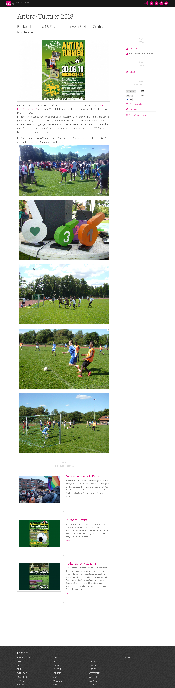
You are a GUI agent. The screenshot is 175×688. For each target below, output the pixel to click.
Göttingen (22, 685)
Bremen (20, 669)
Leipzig (91, 657)
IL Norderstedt (134, 48)
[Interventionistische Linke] (8, 4)
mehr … (69, 500)
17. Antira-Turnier (76, 520)
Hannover (57, 669)
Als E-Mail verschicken (137, 115)
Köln (55, 685)
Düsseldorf (22, 677)
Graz (55, 657)
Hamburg (57, 665)
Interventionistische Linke (21, 3)
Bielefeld (21, 665)
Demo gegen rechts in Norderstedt (86, 476)
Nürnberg (93, 677)
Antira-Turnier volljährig (81, 563)
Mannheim (93, 665)
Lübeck (92, 661)
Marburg (92, 669)
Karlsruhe (57, 681)
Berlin (20, 661)
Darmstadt (22, 673)
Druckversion (134, 109)
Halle (55, 661)
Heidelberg (57, 673)
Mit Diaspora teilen (136, 104)
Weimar (127, 657)
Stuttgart (93, 685)
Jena (55, 677)
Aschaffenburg (23, 657)
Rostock (93, 681)
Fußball (132, 72)
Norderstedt (94, 673)
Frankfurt (21, 681)
